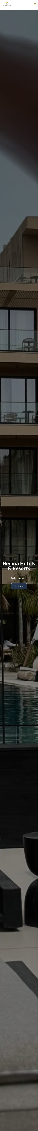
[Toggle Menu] (35, 4)
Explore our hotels (19, 578)
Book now (19, 586)
